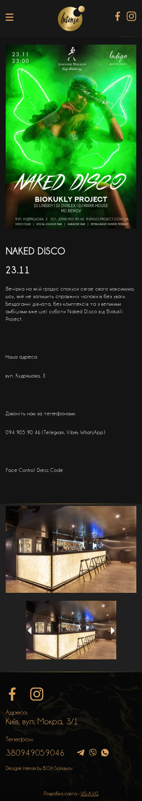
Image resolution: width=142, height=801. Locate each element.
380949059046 (35, 752)
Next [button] (113, 630)
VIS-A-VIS (89, 793)
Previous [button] (29, 630)
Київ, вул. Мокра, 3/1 (42, 721)
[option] (71, 549)
